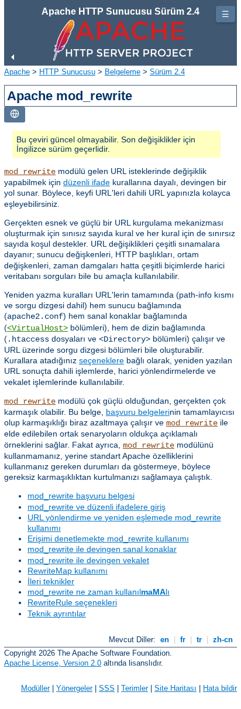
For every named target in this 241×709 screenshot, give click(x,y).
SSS (107, 688)
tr (199, 639)
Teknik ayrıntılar (56, 613)
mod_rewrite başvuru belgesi (81, 495)
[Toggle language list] (14, 114)
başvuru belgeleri (138, 412)
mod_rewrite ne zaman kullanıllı (98, 591)
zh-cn (223, 639)
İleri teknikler (50, 581)
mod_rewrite (30, 171)
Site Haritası (175, 688)
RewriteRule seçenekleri (72, 602)
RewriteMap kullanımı (67, 570)
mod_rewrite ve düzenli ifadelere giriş (96, 507)
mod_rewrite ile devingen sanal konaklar (102, 549)
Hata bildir (220, 688)
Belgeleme (122, 71)
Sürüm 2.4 (167, 71)
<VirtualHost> (37, 328)
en (164, 639)
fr (183, 639)
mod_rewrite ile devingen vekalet (88, 560)
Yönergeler (74, 688)
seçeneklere (101, 360)
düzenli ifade (86, 182)
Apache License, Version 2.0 (52, 663)
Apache (17, 71)
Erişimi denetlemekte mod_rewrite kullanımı (108, 538)
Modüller (35, 688)
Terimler (134, 688)
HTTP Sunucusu (67, 71)
